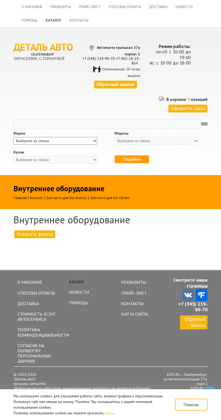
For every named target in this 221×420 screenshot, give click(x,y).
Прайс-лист (90, 6)
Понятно (191, 404)
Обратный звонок (194, 322)
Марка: (19, 133)
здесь (109, 413)
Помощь (29, 20)
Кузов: (19, 152)
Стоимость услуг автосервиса (37, 316)
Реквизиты (61, 6)
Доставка (158, 6)
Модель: (122, 133)
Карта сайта (134, 314)
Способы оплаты (125, 6)
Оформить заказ (188, 108)
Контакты (79, 20)
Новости (184, 6)
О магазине (32, 6)
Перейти (131, 159)
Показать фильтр (35, 234)
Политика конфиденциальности (41, 332)
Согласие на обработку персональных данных (34, 353)
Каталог (53, 20)
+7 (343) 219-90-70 (98, 58)
